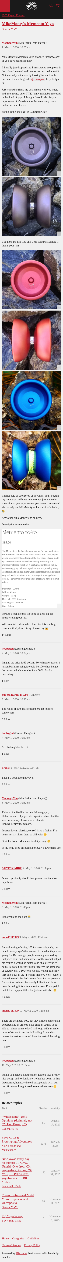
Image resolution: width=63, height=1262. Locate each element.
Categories (18, 1238)
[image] (31, 146)
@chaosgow (38, 79)
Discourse (21, 1253)
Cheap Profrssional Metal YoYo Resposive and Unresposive (18, 1199)
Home (5, 1238)
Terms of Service (11, 1245)
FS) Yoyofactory (12, 1216)
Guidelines (33, 1238)
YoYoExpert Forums (13, 15)
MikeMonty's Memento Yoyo (28, 23)
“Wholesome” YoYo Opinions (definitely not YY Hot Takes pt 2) (17, 1120)
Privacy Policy (32, 1245)
